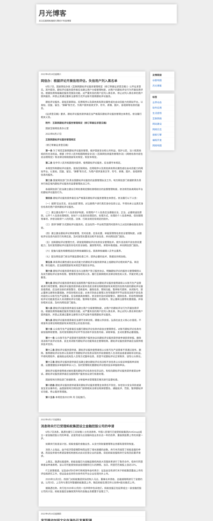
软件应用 (157, 108)
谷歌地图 (157, 80)
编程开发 (157, 140)
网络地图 (157, 145)
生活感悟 (157, 113)
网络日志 (157, 129)
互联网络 (157, 118)
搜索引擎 (157, 135)
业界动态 (157, 102)
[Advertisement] (106, 45)
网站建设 (157, 124)
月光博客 (52, 13)
